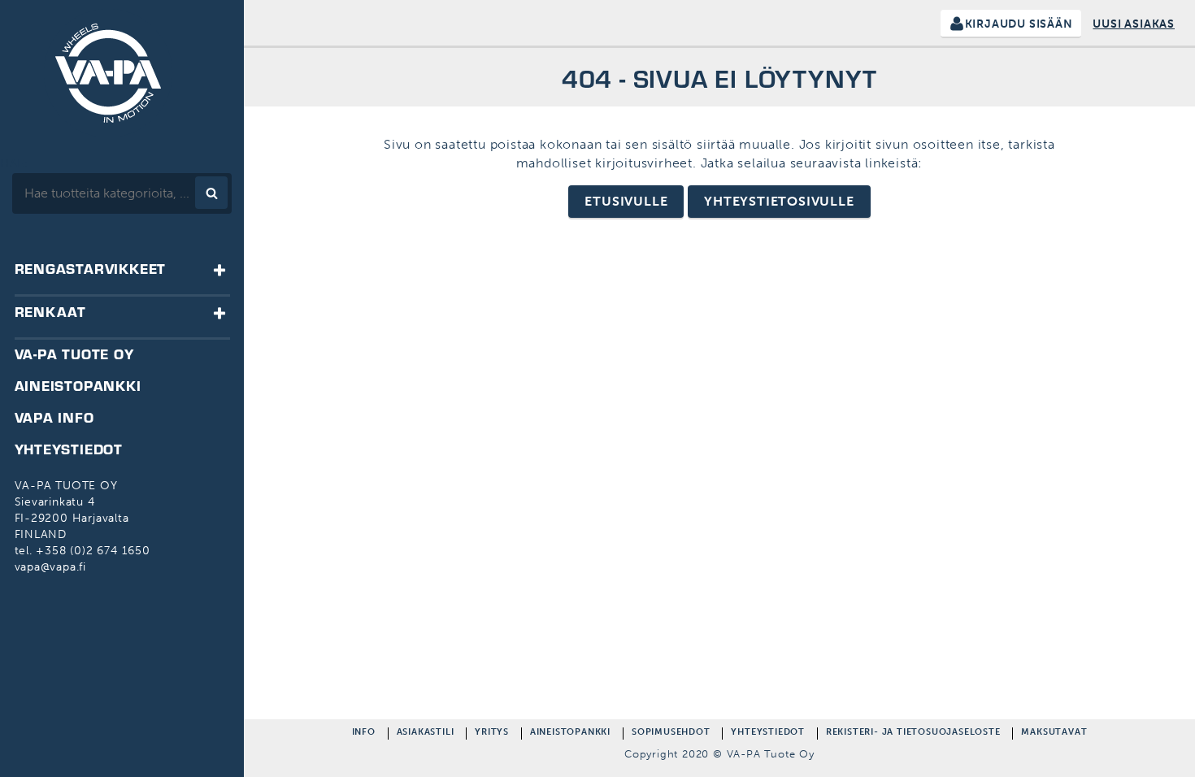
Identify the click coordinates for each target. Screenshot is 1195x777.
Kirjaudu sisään (1019, 24)
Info (364, 733)
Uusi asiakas (1134, 24)
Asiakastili (425, 733)
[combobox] (122, 193)
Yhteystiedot (768, 733)
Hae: (14, 164)
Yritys (492, 733)
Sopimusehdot (671, 733)
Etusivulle (625, 201)
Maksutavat (1054, 733)
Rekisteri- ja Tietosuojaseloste (913, 733)
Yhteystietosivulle (779, 201)
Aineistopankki (570, 733)
